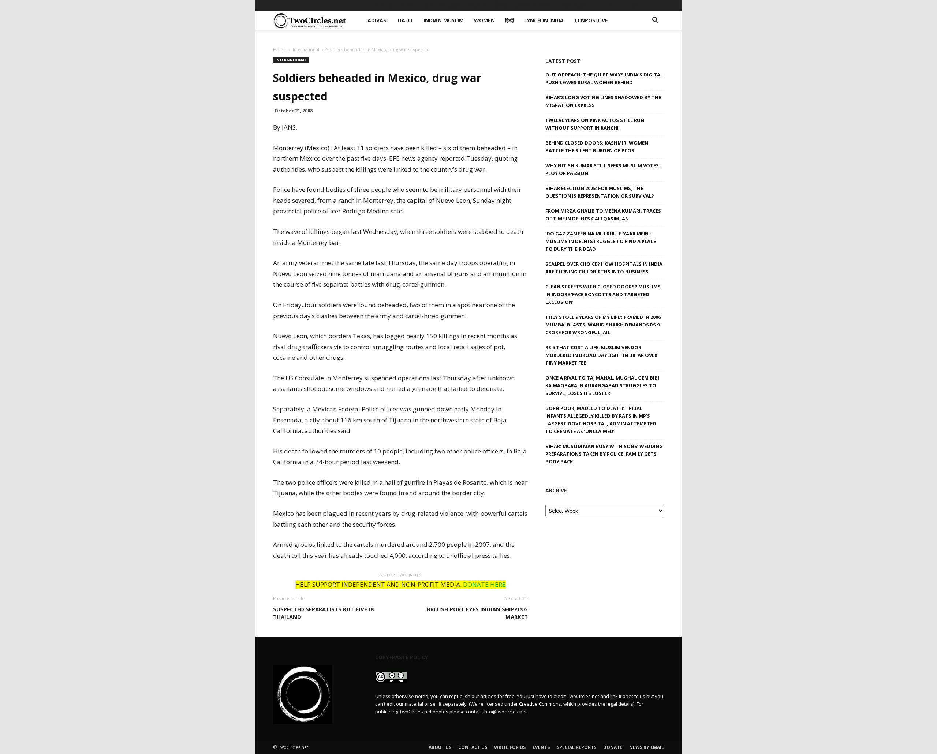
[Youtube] (658, 5)
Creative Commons (540, 704)
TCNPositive (576, 5)
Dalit (407, 5)
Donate (612, 747)
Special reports (576, 747)
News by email (646, 747)
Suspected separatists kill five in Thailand (324, 612)
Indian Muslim (440, 5)
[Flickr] (622, 5)
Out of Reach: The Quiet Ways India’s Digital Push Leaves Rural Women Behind (604, 78)
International (306, 49)
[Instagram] (634, 5)
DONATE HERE (484, 584)
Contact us (472, 747)
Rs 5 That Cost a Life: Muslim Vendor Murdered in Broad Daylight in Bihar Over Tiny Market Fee (601, 355)
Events (541, 747)
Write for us (510, 747)
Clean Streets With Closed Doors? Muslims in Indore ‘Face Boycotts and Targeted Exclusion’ (603, 294)
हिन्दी (500, 5)
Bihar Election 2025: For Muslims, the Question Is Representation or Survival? (599, 192)
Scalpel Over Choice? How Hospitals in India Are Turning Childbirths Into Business (603, 268)
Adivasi (383, 5)
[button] (655, 21)
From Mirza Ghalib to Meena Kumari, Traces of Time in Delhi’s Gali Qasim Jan (603, 215)
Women (477, 5)
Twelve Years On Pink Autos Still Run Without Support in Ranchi (594, 124)
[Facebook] (610, 5)
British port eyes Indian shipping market (477, 612)
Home (279, 49)
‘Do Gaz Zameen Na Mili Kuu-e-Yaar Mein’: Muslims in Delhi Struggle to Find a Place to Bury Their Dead (600, 241)
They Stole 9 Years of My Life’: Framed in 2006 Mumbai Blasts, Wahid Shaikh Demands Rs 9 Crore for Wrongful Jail (603, 325)
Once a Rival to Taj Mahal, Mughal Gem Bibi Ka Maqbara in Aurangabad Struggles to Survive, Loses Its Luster (602, 385)
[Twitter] (646, 5)
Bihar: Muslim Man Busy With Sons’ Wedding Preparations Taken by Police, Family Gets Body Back (604, 454)
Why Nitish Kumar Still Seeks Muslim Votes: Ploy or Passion (602, 169)
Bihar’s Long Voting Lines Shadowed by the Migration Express (603, 101)
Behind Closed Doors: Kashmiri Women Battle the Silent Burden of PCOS (596, 146)
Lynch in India (532, 5)
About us (440, 747)
